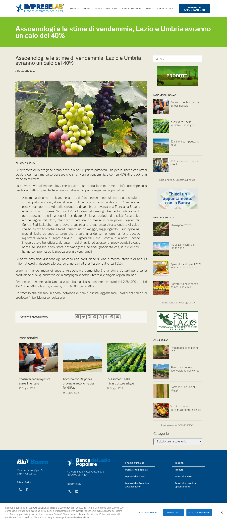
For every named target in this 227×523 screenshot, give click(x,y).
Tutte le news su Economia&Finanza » (178, 180)
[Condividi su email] (117, 317)
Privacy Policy (24, 482)
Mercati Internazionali (159, 8)
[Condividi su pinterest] (112, 317)
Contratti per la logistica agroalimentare (184, 104)
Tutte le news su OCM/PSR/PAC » (177, 425)
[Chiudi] (221, 512)
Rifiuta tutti (173, 512)
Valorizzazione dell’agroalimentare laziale (185, 408)
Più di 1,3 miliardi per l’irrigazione (182, 246)
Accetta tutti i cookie (199, 512)
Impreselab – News (135, 476)
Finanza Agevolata (106, 8)
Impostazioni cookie (147, 512)
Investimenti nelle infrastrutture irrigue (182, 124)
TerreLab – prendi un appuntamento (186, 485)
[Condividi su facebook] (78, 317)
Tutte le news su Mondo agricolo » (177, 302)
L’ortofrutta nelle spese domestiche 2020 (184, 286)
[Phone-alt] (20, 490)
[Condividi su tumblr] (106, 317)
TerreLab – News (184, 476)
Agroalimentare (131, 8)
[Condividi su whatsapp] (100, 317)
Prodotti (179, 470)
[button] (194, 8)
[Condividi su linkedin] (89, 317)
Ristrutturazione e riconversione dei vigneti (185, 369)
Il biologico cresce (180, 225)
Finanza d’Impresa (80, 8)
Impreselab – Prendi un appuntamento (137, 485)
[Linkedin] (27, 490)
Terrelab (179, 463)
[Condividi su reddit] (95, 317)
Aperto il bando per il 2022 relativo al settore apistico (185, 266)
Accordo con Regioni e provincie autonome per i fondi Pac (79, 383)
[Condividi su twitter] (83, 317)
